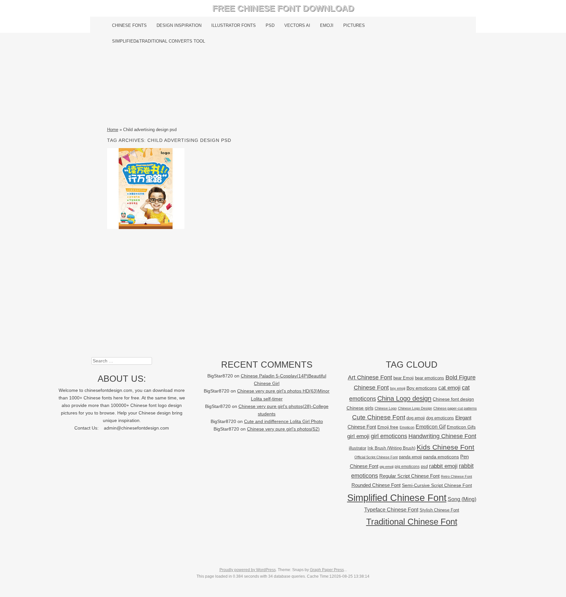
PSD (270, 25)
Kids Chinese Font (445, 447)
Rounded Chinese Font (376, 485)
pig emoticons (407, 466)
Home (112, 129)
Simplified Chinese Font (396, 497)
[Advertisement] (283, 87)
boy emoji (397, 388)
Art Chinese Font (370, 377)
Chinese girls (360, 408)
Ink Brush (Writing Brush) (391, 448)
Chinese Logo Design (415, 408)
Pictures (354, 25)
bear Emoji (403, 378)
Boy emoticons (421, 388)
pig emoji (386, 467)
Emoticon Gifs (461, 427)
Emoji (326, 25)
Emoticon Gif (430, 427)
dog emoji (415, 418)
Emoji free (387, 427)
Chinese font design (453, 399)
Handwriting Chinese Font (442, 436)
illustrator (357, 448)
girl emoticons (389, 436)
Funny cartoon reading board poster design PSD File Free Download (145, 188)
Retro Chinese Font (456, 476)
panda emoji (410, 456)
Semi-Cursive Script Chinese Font (437, 485)
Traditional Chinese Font (411, 522)
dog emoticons (440, 417)
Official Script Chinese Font (376, 457)
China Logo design (404, 398)
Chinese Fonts (129, 25)
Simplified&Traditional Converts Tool (158, 41)
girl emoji (358, 436)
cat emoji (449, 387)
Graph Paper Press (327, 570)
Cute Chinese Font (378, 417)
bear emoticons (429, 378)
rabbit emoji (443, 466)
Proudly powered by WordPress (247, 570)
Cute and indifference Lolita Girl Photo (283, 421)
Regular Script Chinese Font (409, 476)
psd (424, 466)
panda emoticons (441, 456)
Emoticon (407, 427)
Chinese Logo (386, 408)
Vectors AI (297, 25)
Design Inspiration (179, 25)
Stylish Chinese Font (439, 510)
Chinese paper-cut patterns (455, 408)
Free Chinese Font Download (283, 8)
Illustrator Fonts (233, 25)
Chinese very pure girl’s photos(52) (283, 429)
